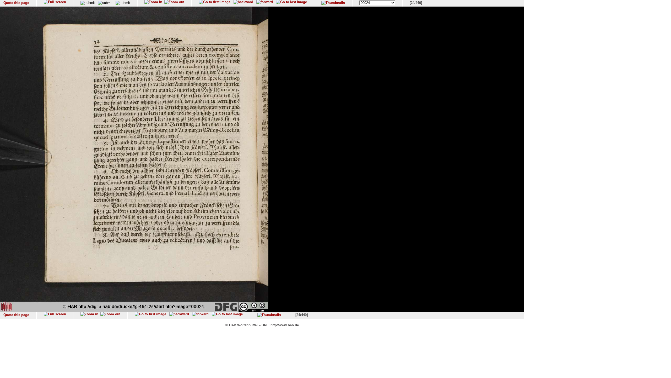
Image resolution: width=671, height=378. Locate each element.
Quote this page (16, 3)
